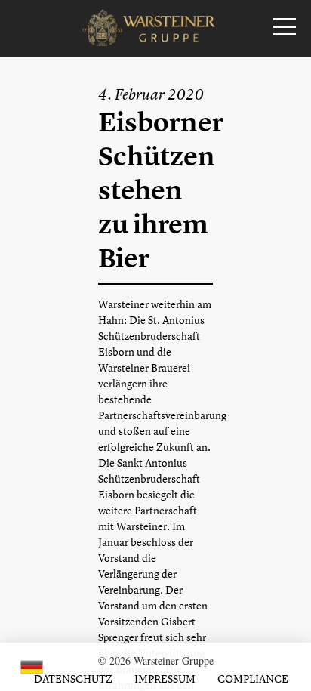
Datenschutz (73, 678)
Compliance (252, 678)
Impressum (165, 678)
